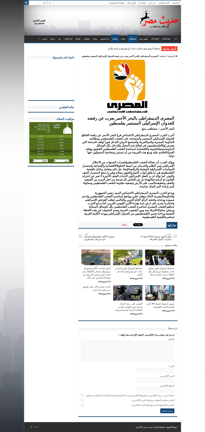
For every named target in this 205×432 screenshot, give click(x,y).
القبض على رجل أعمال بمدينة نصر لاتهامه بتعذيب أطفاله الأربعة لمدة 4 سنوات (128, 307)
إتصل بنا (142, 2)
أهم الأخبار (166, 39)
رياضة (95, 39)
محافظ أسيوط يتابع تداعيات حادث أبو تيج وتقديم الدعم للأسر (134, 49)
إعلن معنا (132, 2)
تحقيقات (86, 39)
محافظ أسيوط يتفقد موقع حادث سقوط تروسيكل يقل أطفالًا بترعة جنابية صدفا (161, 271)
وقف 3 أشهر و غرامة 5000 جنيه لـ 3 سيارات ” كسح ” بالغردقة (156, 237)
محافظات (132, 39)
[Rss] (50, 3)
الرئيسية (175, 2)
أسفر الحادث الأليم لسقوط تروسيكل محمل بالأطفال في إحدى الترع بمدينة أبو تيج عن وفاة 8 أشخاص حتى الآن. (96, 273)
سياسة (115, 39)
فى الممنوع (105, 39)
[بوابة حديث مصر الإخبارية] (159, 18)
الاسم (171, 366)
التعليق (170, 339)
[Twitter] (44, 3)
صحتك (52, 39)
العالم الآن (155, 39)
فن (59, 39)
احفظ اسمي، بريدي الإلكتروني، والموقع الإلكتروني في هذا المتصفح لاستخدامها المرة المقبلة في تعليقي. (129, 395)
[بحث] (26, 2)
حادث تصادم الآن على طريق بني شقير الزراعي (96, 288)
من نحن (152, 2)
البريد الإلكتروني (166, 376)
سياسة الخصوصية (117, 2)
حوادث (123, 39)
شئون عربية (143, 39)
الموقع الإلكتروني (167, 385)
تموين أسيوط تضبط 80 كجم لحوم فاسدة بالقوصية (160, 305)
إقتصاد (77, 39)
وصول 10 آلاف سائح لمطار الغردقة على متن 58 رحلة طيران (99, 237)
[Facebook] (47, 3)
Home (175, 38)
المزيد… (44, 39)
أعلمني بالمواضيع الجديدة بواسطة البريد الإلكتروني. (152, 405)
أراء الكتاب (68, 39)
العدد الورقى (163, 2)
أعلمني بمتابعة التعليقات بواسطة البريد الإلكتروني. (152, 400)
